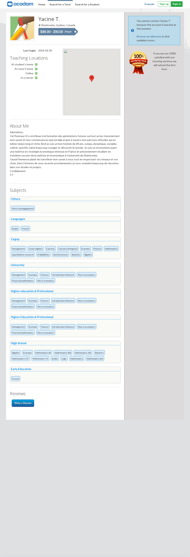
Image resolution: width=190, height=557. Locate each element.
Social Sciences (60, 254)
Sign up (164, 4)
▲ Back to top (177, 551)
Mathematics (111, 248)
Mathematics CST (20, 358)
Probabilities (43, 254)
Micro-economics (45, 281)
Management (18, 248)
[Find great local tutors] (20, 3)
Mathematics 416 (95, 358)
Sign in (177, 4)
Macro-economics (86, 275)
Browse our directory (149, 36)
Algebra (88, 254)
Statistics (76, 254)
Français (149, 4)
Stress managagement (23, 208)
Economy (85, 248)
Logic (64, 358)
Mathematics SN (43, 353)
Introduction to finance (63, 275)
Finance (97, 248)
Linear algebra (35, 248)
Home (41, 4)
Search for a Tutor (60, 4)
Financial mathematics (23, 281)
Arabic (15, 229)
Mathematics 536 (83, 353)
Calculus (50, 248)
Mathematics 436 (63, 353)
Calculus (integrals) (68, 248)
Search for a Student (87, 4)
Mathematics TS (40, 358)
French (25, 229)
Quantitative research (23, 254)
